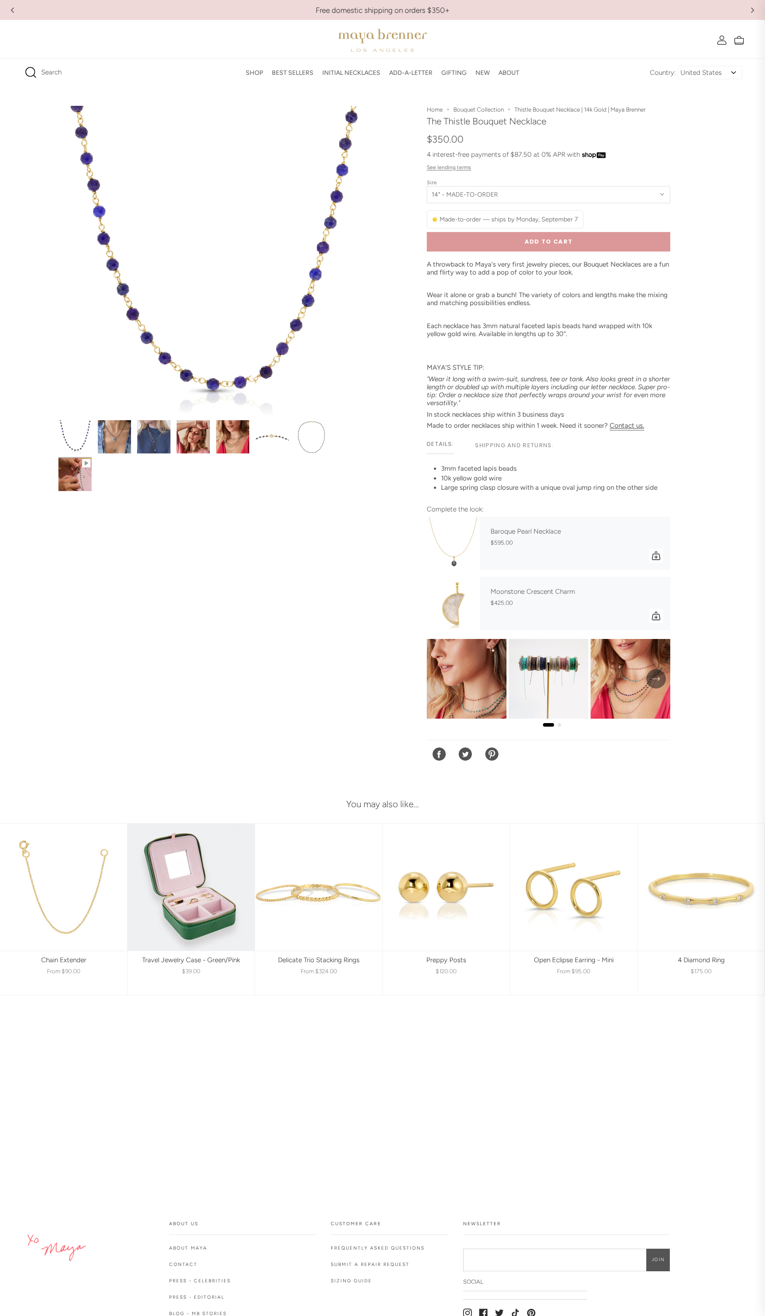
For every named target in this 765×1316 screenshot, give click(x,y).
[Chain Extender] (63, 887)
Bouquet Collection (478, 109)
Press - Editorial (196, 1297)
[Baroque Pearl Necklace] (453, 543)
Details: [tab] (440, 444)
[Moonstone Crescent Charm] (453, 603)
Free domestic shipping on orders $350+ (383, 10)
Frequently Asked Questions (378, 1248)
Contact (183, 1264)
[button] (254, 72)
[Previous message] (12, 10)
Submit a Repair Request (370, 1264)
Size (432, 182)
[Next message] (753, 10)
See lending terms (449, 167)
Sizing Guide (351, 1281)
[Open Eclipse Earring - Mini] (573, 887)
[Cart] (739, 40)
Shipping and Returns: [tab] (514, 445)
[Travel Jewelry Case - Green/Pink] (191, 887)
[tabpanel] (548, 482)
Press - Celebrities (200, 1281)
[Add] (656, 556)
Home (435, 109)
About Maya (188, 1248)
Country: (663, 73)
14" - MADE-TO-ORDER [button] (465, 194)
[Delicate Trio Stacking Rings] (318, 887)
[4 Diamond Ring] (701, 887)
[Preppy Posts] (446, 887)
